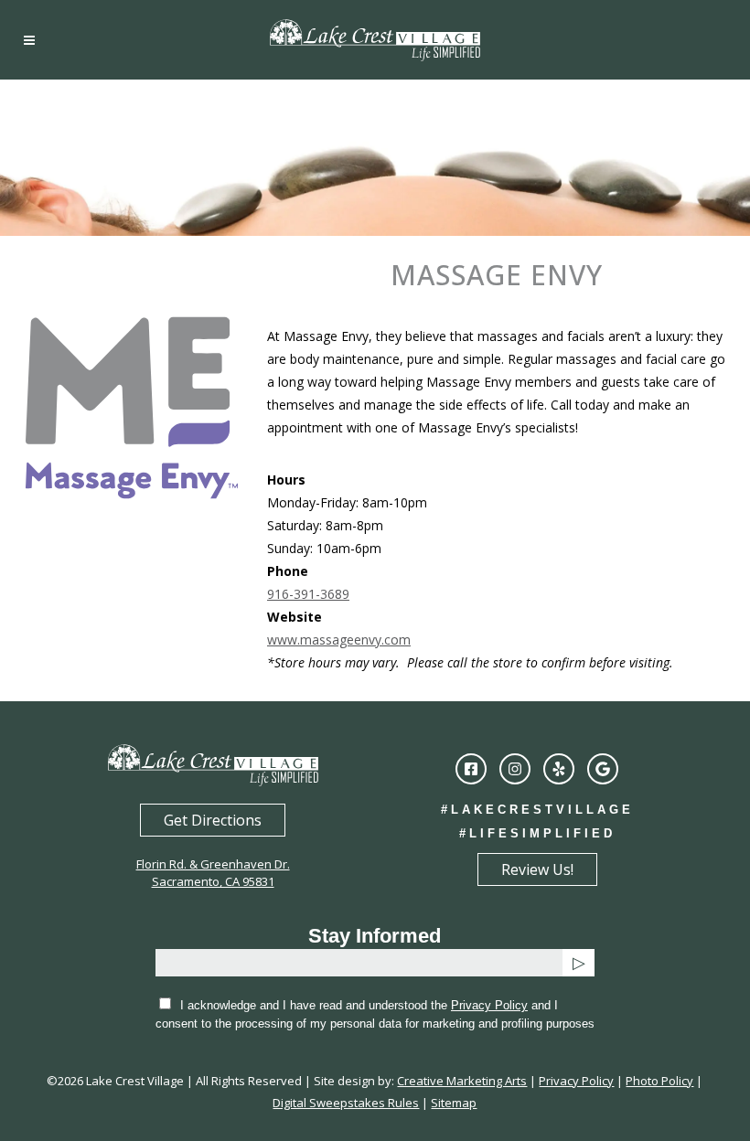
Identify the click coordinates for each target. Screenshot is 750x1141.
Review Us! (537, 869)
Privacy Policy (489, 1005)
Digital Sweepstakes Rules (346, 1102)
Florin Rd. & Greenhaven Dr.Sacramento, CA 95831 (213, 873)
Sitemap (454, 1102)
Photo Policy (659, 1080)
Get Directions (213, 820)
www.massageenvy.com (339, 639)
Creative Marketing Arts (462, 1080)
